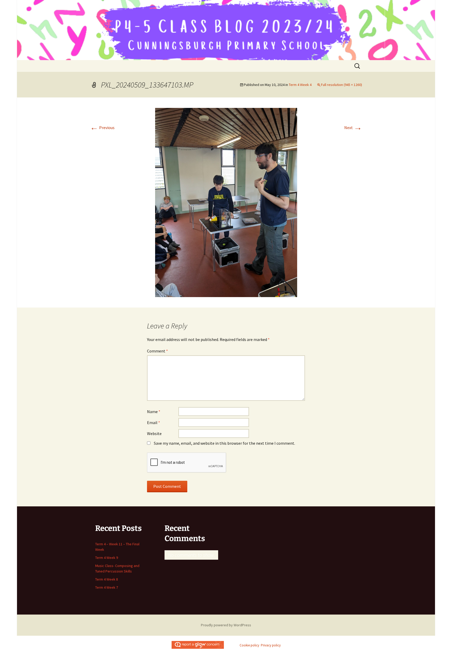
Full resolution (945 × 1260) (341, 84)
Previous (102, 127)
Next (353, 127)
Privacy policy (271, 645)
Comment (157, 351)
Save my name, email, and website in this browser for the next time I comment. (224, 443)
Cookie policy (249, 645)
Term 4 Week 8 (106, 579)
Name (153, 411)
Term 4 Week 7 (106, 587)
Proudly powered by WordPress (226, 625)
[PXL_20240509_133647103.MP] (226, 202)
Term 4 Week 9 (106, 557)
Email (153, 422)
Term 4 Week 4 (300, 84)
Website (154, 433)
